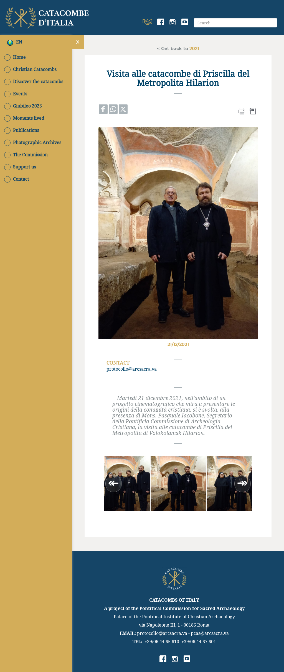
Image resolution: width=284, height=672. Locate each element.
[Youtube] (184, 22)
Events (20, 93)
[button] (122, 483)
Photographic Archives (37, 142)
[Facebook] (160, 22)
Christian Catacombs (35, 69)
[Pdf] (253, 110)
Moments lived (28, 118)
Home (19, 57)
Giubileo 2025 (27, 106)
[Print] (242, 110)
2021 (193, 48)
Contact (21, 179)
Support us (24, 167)
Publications (26, 130)
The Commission (30, 154)
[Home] (48, 16)
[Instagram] (172, 22)
